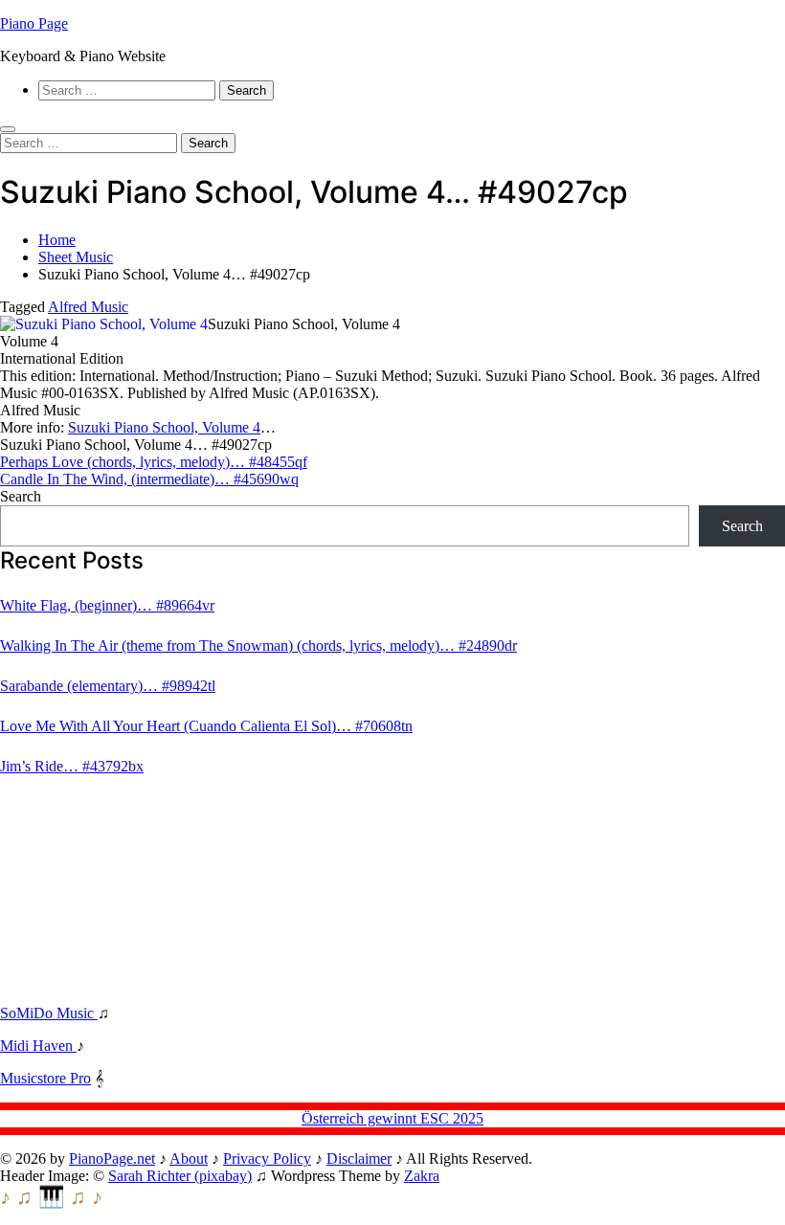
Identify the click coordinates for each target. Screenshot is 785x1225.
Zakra (421, 1176)
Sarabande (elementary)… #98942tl (107, 686)
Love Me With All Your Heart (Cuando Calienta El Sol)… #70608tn (206, 726)
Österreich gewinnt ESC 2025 (392, 1118)
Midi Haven (38, 1045)
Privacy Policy (267, 1158)
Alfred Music (88, 307)
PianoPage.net (112, 1158)
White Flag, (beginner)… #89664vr (107, 605)
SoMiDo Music (49, 1013)
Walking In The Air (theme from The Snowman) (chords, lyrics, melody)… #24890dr (258, 645)
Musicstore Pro (45, 1078)
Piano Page (34, 23)
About (188, 1158)
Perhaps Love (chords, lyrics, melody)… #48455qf (153, 462)
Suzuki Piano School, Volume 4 (164, 427)
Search (20, 496)
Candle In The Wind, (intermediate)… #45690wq (149, 479)
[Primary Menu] (7, 129)
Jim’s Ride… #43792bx (72, 766)
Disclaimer (359, 1158)
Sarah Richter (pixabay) (180, 1176)
